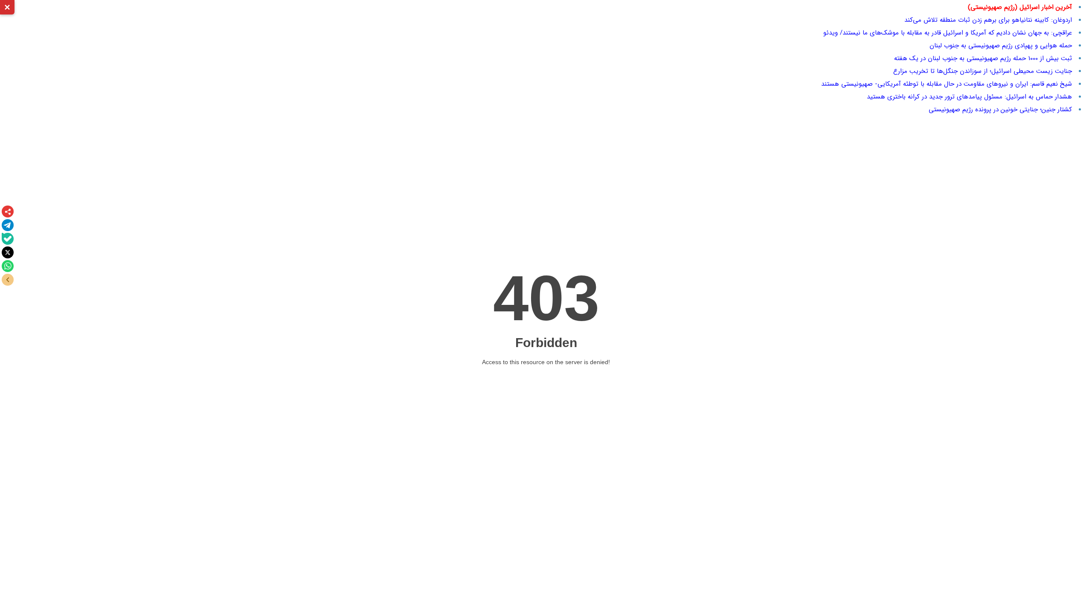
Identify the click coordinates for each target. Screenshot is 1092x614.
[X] (8, 252)
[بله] (8, 239)
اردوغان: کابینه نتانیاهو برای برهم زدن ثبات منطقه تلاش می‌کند (988, 20)
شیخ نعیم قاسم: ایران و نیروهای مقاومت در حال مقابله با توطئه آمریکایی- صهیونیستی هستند (946, 84)
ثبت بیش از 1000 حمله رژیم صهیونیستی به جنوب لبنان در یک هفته (983, 58)
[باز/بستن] (8, 280)
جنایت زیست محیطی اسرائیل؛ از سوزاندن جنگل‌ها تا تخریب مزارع (982, 71)
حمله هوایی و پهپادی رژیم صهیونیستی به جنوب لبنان (1000, 46)
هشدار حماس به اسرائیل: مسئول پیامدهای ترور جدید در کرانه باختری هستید (969, 97)
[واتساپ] (8, 266)
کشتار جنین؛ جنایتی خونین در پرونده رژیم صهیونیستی (1000, 109)
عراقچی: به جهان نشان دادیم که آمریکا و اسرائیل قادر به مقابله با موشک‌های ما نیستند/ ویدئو (947, 33)
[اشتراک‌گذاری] (8, 211)
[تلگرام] (8, 225)
